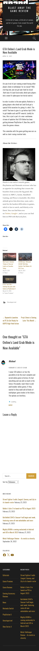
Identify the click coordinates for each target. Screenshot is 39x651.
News (4, 602)
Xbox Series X (7, 626)
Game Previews (8, 581)
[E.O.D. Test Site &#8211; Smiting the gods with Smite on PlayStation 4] (9, 279)
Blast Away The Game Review (19, 9)
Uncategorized (11, 302)
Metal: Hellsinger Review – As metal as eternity (19, 538)
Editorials (6, 575)
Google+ (14, 213)
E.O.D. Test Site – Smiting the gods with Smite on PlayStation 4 (9, 286)
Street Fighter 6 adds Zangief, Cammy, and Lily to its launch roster (28, 578)
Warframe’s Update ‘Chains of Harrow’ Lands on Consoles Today (8, 265)
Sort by (5, 482)
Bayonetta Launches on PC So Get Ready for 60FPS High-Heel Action (11, 320)
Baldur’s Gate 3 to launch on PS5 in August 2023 (19, 508)
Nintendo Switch (8, 608)
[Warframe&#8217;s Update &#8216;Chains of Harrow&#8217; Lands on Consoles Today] (9, 257)
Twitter (7, 213)
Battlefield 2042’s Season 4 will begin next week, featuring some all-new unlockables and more (27, 605)
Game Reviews (7, 587)
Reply (10, 405)
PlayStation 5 (7, 614)
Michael (12, 361)
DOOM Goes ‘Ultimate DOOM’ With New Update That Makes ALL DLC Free (25, 265)
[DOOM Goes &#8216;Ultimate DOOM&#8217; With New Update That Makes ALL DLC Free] (25, 257)
